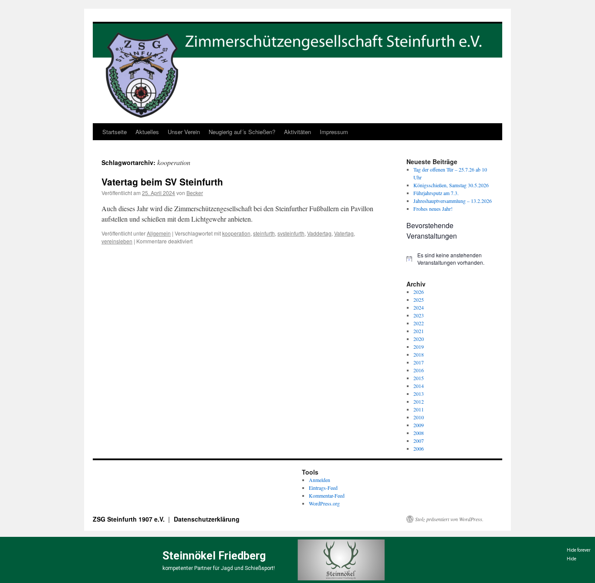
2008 (418, 432)
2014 (418, 385)
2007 (418, 440)
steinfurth (264, 233)
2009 (418, 424)
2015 (418, 377)
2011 (418, 409)
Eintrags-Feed (323, 487)
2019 (418, 346)
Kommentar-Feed (327, 495)
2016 (418, 370)
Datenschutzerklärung (207, 519)
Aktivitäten (297, 132)
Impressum (334, 132)
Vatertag (344, 233)
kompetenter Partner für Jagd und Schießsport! (218, 568)
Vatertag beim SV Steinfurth (162, 181)
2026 (418, 291)
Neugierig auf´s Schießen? (242, 132)
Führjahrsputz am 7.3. (436, 192)
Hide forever (579, 550)
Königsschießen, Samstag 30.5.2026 (451, 185)
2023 (418, 315)
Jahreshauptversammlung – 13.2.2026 (452, 200)
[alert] (450, 259)
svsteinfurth (290, 233)
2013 (418, 393)
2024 (418, 307)
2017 (418, 362)
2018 (418, 354)
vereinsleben (116, 241)
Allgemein (159, 233)
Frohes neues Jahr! (433, 208)
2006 (418, 448)
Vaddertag (319, 233)
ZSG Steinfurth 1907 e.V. (129, 519)
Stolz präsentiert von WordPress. (449, 519)
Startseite (114, 132)
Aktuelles (147, 132)
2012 (418, 401)
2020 (418, 338)
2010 (418, 417)
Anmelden (319, 479)
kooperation (236, 233)
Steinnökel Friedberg (214, 555)
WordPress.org (324, 503)
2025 (418, 299)
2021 (418, 330)
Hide (571, 558)
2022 (418, 323)
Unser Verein (184, 132)
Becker (194, 192)
